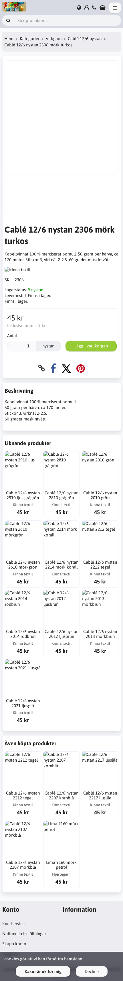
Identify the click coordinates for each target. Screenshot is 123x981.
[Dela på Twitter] (66, 368)
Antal (12, 335)
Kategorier (29, 38)
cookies (11, 958)
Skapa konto (14, 943)
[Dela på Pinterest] (80, 368)
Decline (92, 971)
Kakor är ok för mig (43, 971)
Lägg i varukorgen (91, 345)
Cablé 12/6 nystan (85, 38)
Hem (8, 38)
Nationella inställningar (24, 933)
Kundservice (13, 923)
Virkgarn (53, 38)
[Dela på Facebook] (53, 368)
